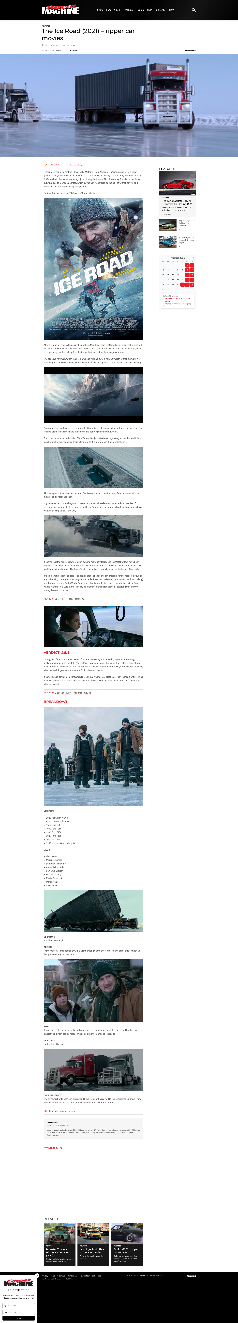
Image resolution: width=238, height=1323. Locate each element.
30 (192, 284)
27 (178, 284)
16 (192, 275)
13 (178, 275)
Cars (108, 10)
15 (187, 275)
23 (192, 280)
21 (182, 280)
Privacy (45, 1276)
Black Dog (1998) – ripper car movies (73, 692)
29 (187, 284)
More (171, 10)
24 (163, 284)
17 (163, 280)
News (100, 10)
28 (182, 284)
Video (117, 10)
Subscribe (161, 10)
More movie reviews (65, 1111)
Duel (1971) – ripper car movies (70, 599)
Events (140, 10)
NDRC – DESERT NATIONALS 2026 (176, 299)
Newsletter (85, 1276)
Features (46, 26)
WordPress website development (52, 1279)
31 (163, 289)
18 (168, 280)
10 (163, 275)
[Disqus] (93, 1182)
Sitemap (61, 1276)
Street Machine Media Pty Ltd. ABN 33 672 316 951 (146, 1276)
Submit (18, 1318)
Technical (128, 10)
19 (173, 280)
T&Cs (53, 1276)
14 (182, 275)
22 (187, 280)
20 (178, 280)
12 (173, 275)
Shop (149, 10)
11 (168, 275)
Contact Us (72, 1276)
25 (168, 284)
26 (173, 284)
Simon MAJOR (52, 1123)
